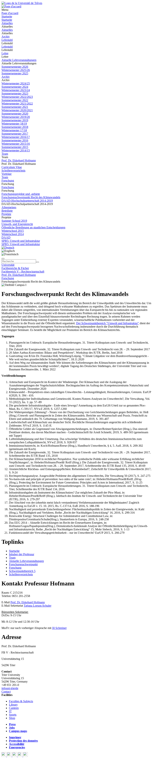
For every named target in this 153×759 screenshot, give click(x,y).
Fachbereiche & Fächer (15, 268)
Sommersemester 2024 (14, 86)
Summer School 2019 (14, 220)
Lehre (4, 53)
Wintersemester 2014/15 (15, 150)
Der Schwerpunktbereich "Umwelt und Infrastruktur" (107, 323)
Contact (6, 691)
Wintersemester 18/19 (14, 123)
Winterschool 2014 (12, 234)
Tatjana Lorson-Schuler (37, 605)
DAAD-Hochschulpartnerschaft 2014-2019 (27, 200)
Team (4, 153)
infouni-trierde (9, 688)
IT (10, 711)
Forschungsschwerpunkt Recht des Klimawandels (30, 197)
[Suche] (2, 258)
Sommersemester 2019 (14, 120)
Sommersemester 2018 (14, 127)
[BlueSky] (9, 755)
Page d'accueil (9, 13)
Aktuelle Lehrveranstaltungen (18, 60)
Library (13, 704)
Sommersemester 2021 (14, 106)
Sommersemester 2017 (14, 133)
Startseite (6, 16)
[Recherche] (37, 262)
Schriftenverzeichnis (13, 170)
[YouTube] (15, 755)
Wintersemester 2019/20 (15, 117)
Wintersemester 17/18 (14, 130)
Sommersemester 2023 (14, 93)
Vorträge (6, 173)
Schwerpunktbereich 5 (22, 571)
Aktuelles (7, 23)
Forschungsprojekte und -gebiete (20, 194)
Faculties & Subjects (21, 701)
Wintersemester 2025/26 (15, 70)
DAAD (5, 237)
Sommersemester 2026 (14, 66)
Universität (7, 264)
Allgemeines (8, 207)
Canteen (14, 708)
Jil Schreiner (59, 628)
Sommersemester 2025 (14, 73)
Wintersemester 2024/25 (15, 83)
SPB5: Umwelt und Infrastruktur (20, 240)
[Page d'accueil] (11, 6)
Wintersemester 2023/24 (15, 90)
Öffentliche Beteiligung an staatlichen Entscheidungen (33, 227)
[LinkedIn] (25, 755)
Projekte (6, 214)
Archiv (5, 36)
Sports (12, 714)
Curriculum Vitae (11, 167)
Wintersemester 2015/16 (15, 143)
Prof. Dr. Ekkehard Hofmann (18, 160)
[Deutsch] (7, 247)
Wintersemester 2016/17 (15, 137)
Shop (12, 718)
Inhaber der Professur (21, 554)
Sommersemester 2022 (14, 100)
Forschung (7, 180)
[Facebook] (4, 755)
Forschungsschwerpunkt (23, 564)
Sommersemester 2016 (14, 140)
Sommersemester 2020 (14, 113)
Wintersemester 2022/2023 (17, 96)
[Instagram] (20, 755)
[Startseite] (21, 3)
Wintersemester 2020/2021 (17, 110)
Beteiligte (7, 210)
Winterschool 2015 (12, 230)
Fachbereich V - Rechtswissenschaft (22, 271)
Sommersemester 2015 (14, 147)
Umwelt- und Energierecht (17, 224)
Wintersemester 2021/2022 (17, 103)
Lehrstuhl (7, 39)
